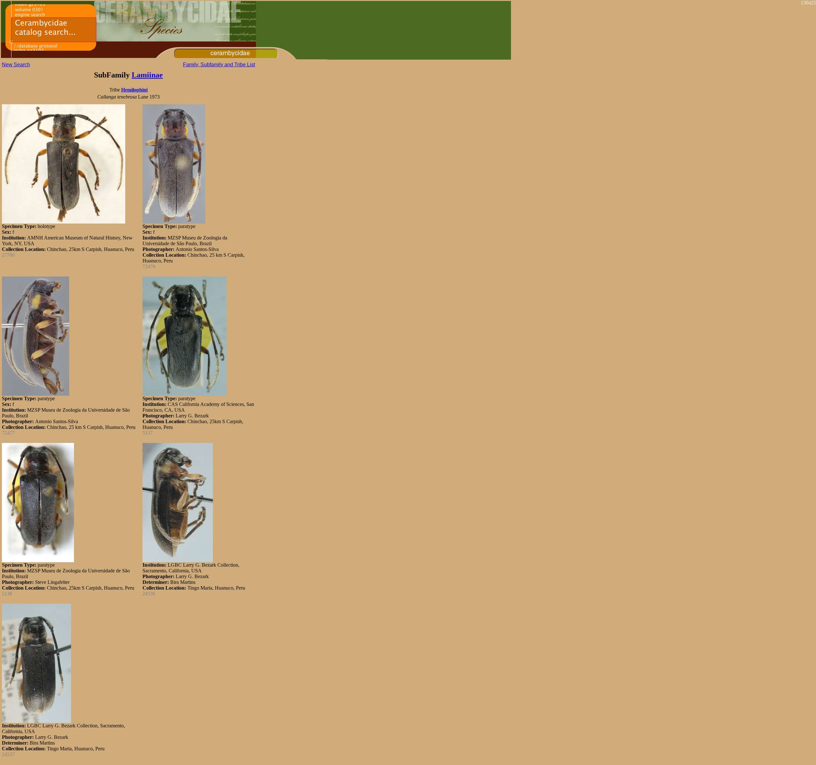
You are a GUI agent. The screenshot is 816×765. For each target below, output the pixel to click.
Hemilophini (134, 89)
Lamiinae (147, 75)
